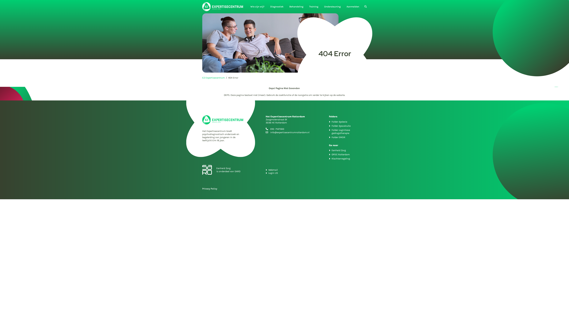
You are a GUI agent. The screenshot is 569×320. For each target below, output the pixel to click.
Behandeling (296, 6)
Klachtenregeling (341, 158)
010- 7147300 (277, 129)
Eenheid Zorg (339, 150)
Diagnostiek (276, 6)
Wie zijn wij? (257, 6)
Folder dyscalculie (341, 125)
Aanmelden (353, 6)
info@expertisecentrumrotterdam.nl (289, 132)
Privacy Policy (209, 188)
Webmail (273, 169)
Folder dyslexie (339, 121)
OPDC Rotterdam (341, 154)
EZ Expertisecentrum (213, 77)
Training (313, 6)
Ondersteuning (332, 6)
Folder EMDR (338, 137)
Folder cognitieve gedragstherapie (341, 132)
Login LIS (273, 173)
